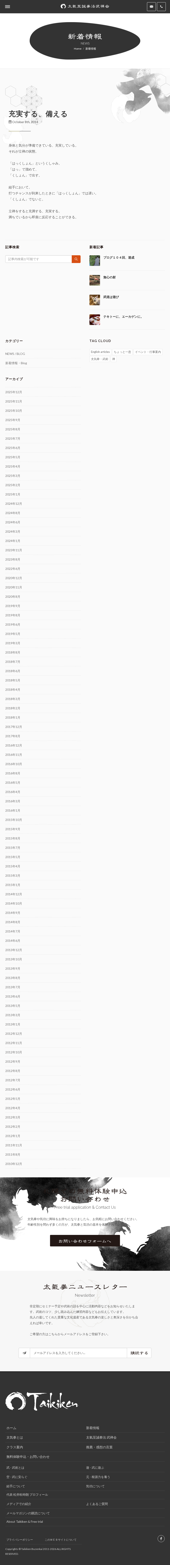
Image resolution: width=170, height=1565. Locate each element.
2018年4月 (12, 689)
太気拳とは (14, 1437)
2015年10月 (13, 820)
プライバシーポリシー (19, 1539)
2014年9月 (12, 913)
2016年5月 (12, 782)
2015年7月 (12, 847)
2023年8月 (12, 559)
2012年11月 (13, 1043)
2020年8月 (12, 596)
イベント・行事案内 (148, 352)
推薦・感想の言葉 (99, 1447)
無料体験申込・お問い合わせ (28, 1457)
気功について (95, 1486)
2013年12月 (13, 950)
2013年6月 (12, 996)
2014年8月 (12, 922)
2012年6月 (12, 1089)
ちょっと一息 (122, 352)
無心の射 (109, 277)
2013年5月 (12, 1006)
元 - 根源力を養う (98, 1477)
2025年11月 (13, 401)
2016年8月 (12, 773)
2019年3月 (12, 643)
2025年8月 (12, 429)
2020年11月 (13, 587)
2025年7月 (12, 438)
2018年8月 (12, 652)
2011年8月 (12, 1154)
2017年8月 (12, 736)
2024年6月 (12, 522)
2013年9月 (12, 968)
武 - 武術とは (15, 1467)
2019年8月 (12, 615)
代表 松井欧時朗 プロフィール (27, 1494)
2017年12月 (13, 727)
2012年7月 (12, 1080)
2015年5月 (12, 857)
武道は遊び (111, 297)
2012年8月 (12, 1071)
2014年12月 (13, 894)
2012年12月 (13, 1033)
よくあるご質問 (97, 1504)
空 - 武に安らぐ (16, 1477)
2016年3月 (12, 801)
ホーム (11, 1428)
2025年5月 (12, 457)
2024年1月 (12, 541)
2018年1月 (12, 717)
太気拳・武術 (99, 359)
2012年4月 (12, 1108)
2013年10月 (13, 959)
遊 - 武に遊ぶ (95, 1467)
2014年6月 (12, 940)
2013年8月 (12, 978)
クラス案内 (14, 1447)
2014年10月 (13, 903)
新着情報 (92, 1428)
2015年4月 (12, 866)
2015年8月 (12, 838)
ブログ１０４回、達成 (118, 257)
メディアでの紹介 (18, 1504)
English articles (100, 352)
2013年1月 (12, 1024)
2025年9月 (12, 420)
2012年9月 (12, 1061)
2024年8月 (12, 513)
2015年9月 (12, 829)
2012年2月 (12, 1126)
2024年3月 (12, 531)
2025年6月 (12, 448)
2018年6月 (12, 671)
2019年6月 (12, 624)
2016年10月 (13, 764)
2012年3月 (12, 1117)
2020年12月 (13, 578)
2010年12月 (13, 1164)
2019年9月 (12, 606)
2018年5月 (12, 680)
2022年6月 (12, 569)
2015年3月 (12, 875)
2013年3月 (12, 1015)
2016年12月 (13, 745)
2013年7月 (12, 987)
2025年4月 (12, 466)
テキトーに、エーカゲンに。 (123, 316)
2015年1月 (12, 885)
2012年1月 (12, 1136)
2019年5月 (12, 634)
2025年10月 (13, 410)
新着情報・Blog (16, 363)
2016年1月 (12, 810)
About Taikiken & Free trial (24, 1521)
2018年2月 (12, 708)
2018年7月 (12, 662)
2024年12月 (13, 503)
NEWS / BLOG (15, 354)
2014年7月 (12, 931)
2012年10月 (13, 1052)
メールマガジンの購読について (28, 1513)
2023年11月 (13, 550)
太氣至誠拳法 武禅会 (101, 1437)
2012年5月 (12, 1099)
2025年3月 (12, 476)
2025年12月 (13, 392)
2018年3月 (12, 699)
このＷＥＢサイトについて (61, 1539)
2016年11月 (13, 754)
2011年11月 (13, 1145)
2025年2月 (12, 485)
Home (77, 48)
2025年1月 (12, 494)
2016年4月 (12, 792)
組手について (15, 1486)
